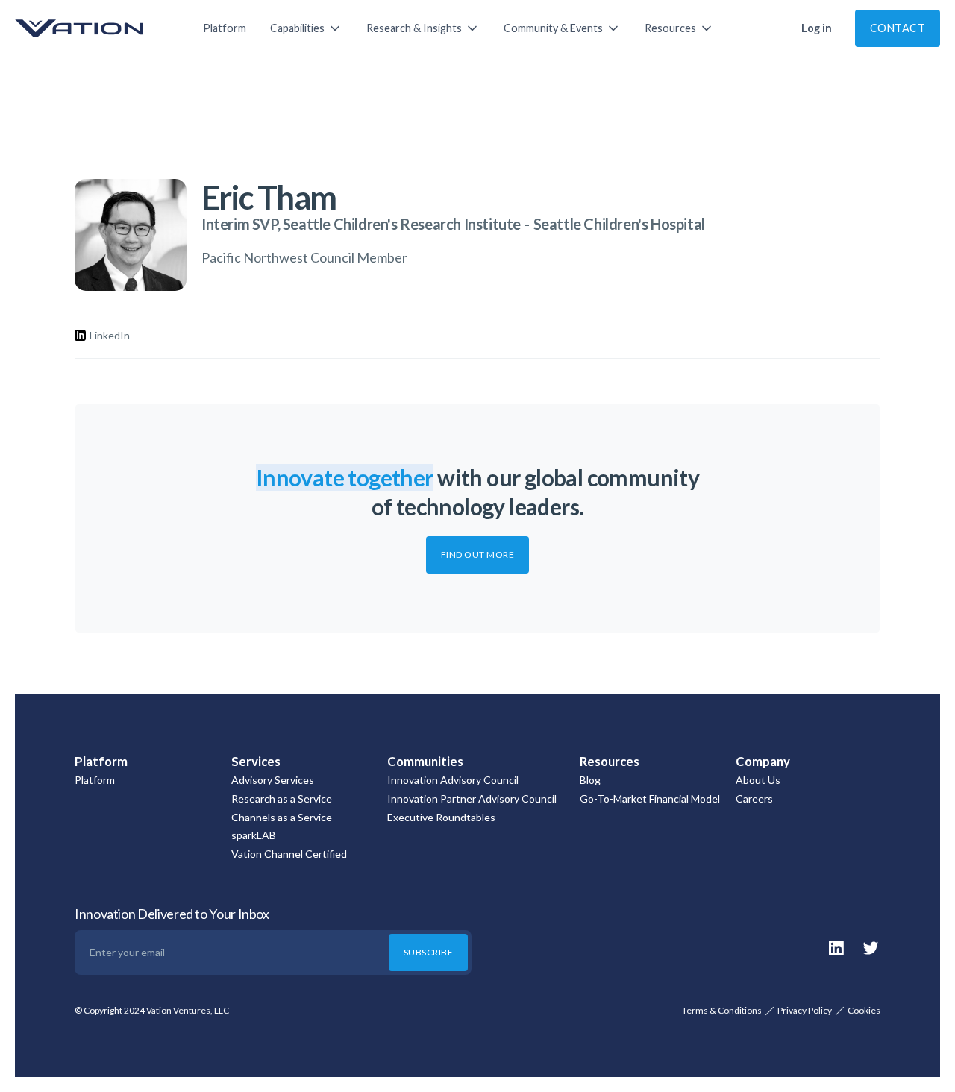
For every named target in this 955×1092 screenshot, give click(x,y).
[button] (306, 28)
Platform (224, 28)
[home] (94, 28)
